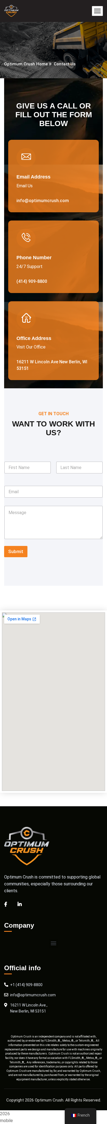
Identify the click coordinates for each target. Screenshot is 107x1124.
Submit (15, 551)
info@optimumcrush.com (33, 995)
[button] (53, 943)
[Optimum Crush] (11, 11)
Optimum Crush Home (26, 64)
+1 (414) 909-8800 (26, 985)
